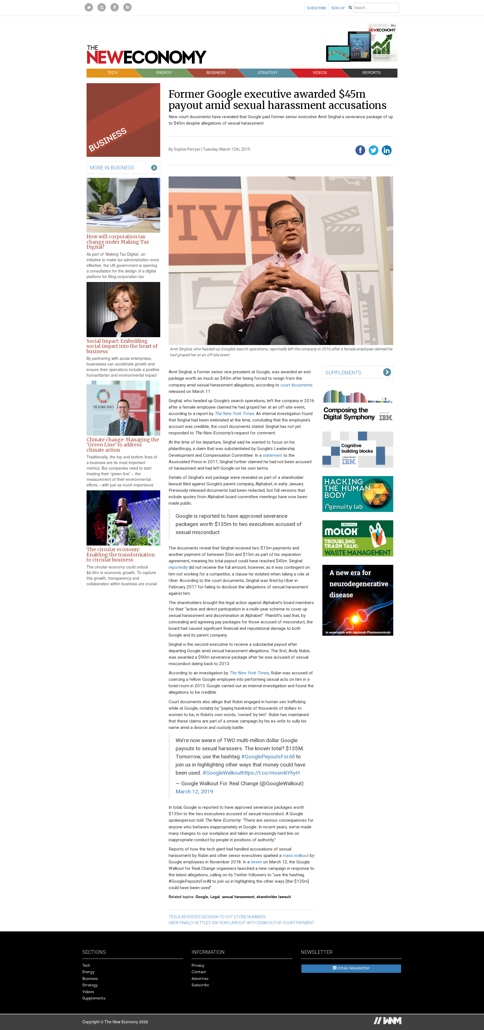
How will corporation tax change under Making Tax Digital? (118, 242)
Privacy (198, 965)
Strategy (268, 72)
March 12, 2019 (194, 791)
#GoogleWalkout (222, 773)
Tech (112, 72)
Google (202, 896)
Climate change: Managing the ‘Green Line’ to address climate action (123, 445)
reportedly (178, 567)
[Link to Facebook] (114, 7)
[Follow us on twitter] (89, 7)
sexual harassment (238, 896)
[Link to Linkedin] (127, 7)
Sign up (338, 8)
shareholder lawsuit (274, 896)
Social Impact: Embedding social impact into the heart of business (122, 346)
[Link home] (147, 57)
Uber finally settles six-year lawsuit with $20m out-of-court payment (241, 923)
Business (215, 72)
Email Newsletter (353, 968)
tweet (256, 861)
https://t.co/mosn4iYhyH (271, 773)
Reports (371, 72)
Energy (164, 72)
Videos (320, 72)
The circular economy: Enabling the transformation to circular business (121, 554)
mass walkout (296, 855)
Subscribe (316, 8)
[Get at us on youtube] (101, 7)
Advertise (200, 979)
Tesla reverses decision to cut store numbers (217, 917)
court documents (296, 385)
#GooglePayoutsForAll (268, 756)
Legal (215, 896)
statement (272, 455)
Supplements (94, 998)
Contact (199, 972)
